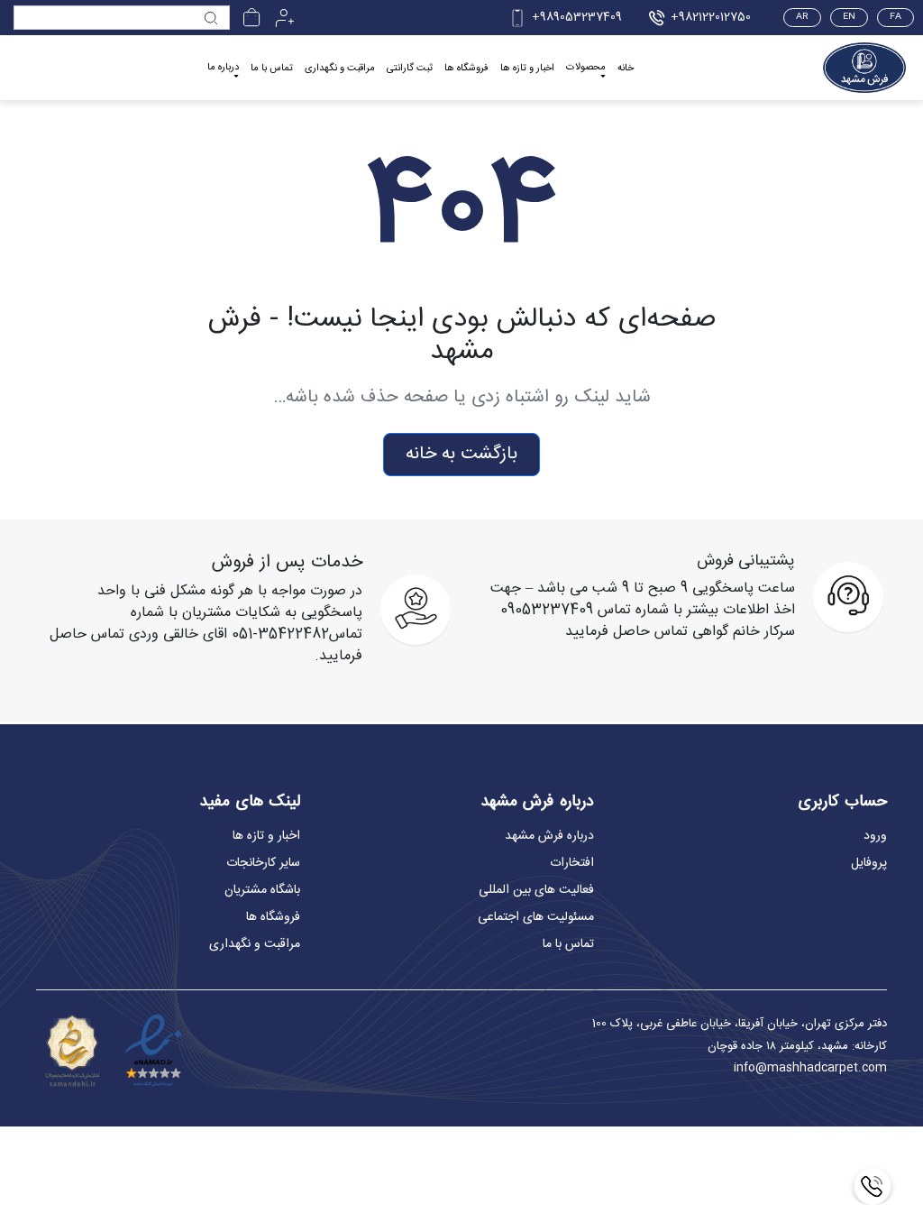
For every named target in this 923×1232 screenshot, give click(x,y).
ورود (875, 836)
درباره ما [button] (223, 68)
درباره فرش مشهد (549, 836)
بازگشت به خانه (461, 454)
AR (802, 17)
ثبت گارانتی (410, 68)
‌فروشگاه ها (466, 68)
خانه (625, 68)
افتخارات (572, 863)
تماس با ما (272, 68)
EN (849, 17)
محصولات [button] (586, 68)
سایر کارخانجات (263, 863)
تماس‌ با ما (568, 944)
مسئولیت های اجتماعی (536, 917)
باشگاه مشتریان (262, 890)
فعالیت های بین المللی (536, 890)
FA (895, 17)
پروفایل (869, 863)
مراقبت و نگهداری (340, 68)
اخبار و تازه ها (527, 68)
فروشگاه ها (273, 917)
